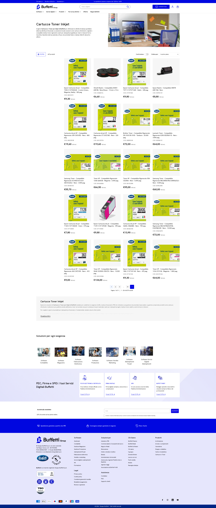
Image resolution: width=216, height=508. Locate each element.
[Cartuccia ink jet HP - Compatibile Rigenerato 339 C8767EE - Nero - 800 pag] (77, 117)
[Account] (173, 7)
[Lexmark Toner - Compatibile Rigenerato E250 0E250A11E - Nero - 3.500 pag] (166, 117)
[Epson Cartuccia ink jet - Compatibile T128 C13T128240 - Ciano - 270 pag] (77, 207)
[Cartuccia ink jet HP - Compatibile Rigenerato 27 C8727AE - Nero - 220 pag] (107, 117)
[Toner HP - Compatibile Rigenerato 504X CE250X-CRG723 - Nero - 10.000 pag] (107, 253)
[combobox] (105, 7)
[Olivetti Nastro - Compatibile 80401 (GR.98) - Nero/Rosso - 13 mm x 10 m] (107, 71)
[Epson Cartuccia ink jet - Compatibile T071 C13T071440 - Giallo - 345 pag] (136, 71)
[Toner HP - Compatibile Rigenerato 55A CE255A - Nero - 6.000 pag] (136, 162)
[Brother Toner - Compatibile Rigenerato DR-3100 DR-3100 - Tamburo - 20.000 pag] (136, 117)
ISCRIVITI (175, 411)
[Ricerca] (128, 7)
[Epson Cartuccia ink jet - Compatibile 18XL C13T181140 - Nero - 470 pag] (136, 253)
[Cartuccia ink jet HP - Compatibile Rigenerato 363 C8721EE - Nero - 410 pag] (77, 253)
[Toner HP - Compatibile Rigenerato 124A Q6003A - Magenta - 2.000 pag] (107, 162)
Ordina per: (154, 54)
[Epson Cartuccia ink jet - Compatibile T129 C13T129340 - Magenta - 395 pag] (107, 207)
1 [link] (111, 287)
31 (127, 287)
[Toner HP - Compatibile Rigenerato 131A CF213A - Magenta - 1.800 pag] (166, 253)
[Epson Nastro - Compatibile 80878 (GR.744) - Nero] (166, 71)
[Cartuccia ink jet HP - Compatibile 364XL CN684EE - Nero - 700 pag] (136, 207)
